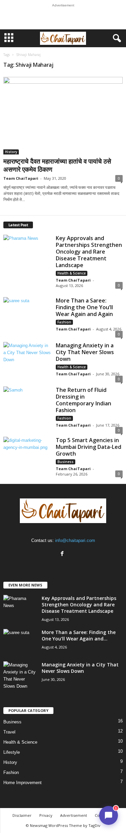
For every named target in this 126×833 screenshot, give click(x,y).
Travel (9, 732)
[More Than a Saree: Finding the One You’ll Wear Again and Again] (27, 315)
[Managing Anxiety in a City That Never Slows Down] (27, 360)
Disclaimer (22, 815)
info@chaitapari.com (75, 540)
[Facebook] (63, 554)
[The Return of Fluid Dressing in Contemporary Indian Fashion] (27, 404)
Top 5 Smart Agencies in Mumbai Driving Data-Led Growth (88, 446)
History (11, 151)
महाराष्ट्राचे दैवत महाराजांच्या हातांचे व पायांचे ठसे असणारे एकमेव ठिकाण (57, 165)
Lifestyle (11, 752)
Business (65, 461)
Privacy (45, 815)
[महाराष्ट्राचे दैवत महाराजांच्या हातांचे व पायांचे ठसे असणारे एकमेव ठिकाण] (63, 115)
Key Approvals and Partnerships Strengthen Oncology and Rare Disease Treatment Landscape (89, 251)
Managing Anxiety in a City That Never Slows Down (85, 352)
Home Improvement (22, 782)
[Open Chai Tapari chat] (108, 815)
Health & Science (71, 273)
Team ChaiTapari (20, 178)
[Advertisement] (63, 18)
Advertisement (73, 815)
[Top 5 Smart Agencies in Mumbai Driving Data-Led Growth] (27, 455)
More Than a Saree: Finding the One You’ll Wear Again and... (79, 635)
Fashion (64, 322)
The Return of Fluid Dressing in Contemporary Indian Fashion (83, 400)
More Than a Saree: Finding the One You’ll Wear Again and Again (84, 307)
